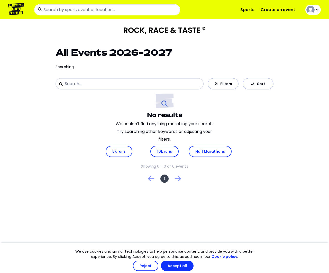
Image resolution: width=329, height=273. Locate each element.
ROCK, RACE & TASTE (162, 30)
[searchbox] (107, 9)
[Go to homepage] (17, 9)
